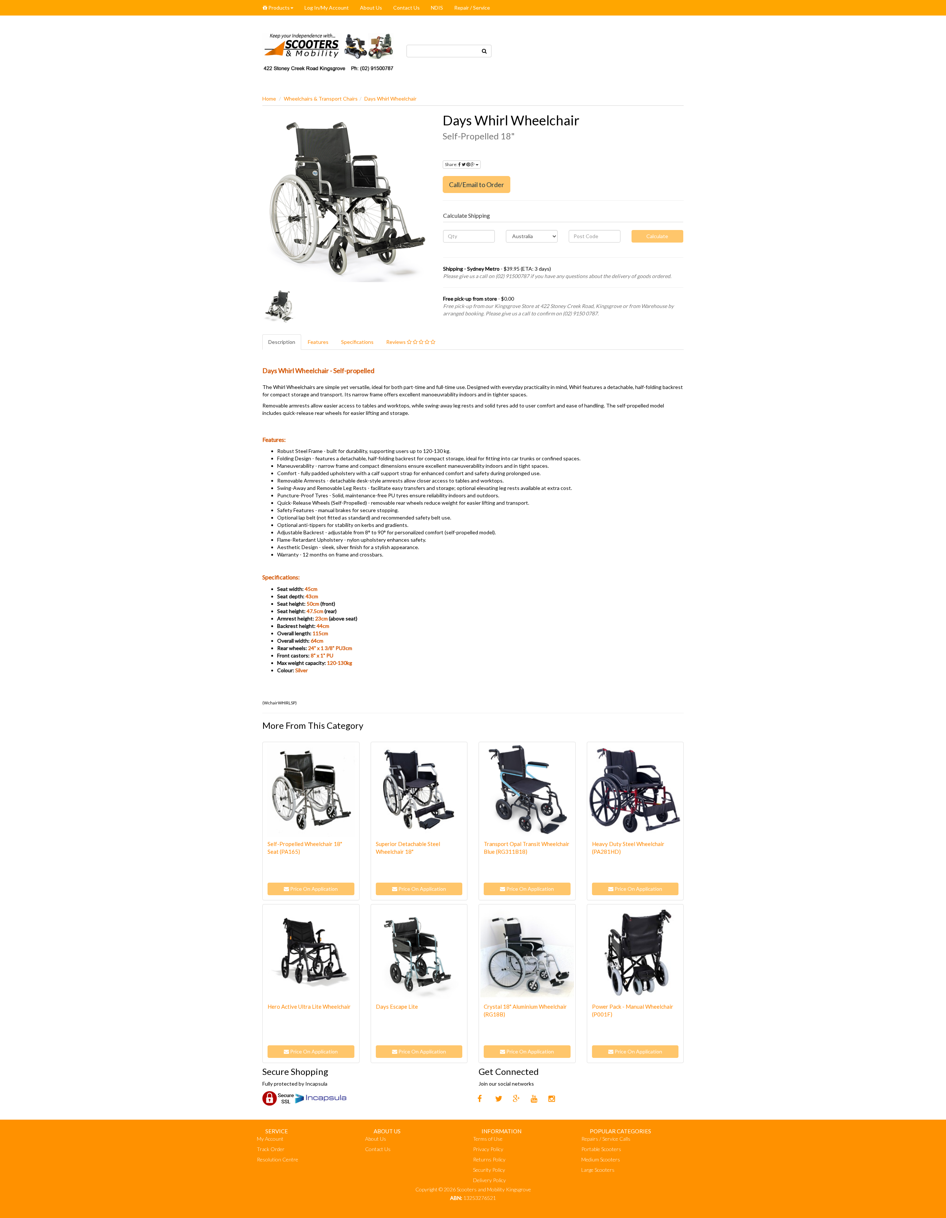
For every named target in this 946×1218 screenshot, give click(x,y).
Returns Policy (489, 1159)
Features (318, 342)
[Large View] (279, 307)
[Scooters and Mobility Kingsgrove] (328, 50)
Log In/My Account (326, 7)
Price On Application (313, 889)
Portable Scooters (601, 1149)
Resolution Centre (277, 1159)
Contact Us (406, 7)
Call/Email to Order (476, 184)
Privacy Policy (488, 1149)
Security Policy (489, 1170)
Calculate (657, 236)
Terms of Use (488, 1139)
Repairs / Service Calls (605, 1139)
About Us (371, 7)
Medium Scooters (600, 1159)
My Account (270, 1139)
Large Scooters (598, 1170)
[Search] (484, 51)
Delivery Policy (489, 1180)
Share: (451, 164)
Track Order (271, 1149)
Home (269, 98)
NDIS (437, 7)
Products (278, 7)
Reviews (396, 342)
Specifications (357, 342)
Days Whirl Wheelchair (390, 98)
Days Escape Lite (397, 1006)
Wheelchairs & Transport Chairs (321, 98)
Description (281, 342)
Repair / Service (472, 7)
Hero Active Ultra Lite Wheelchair (309, 1006)
